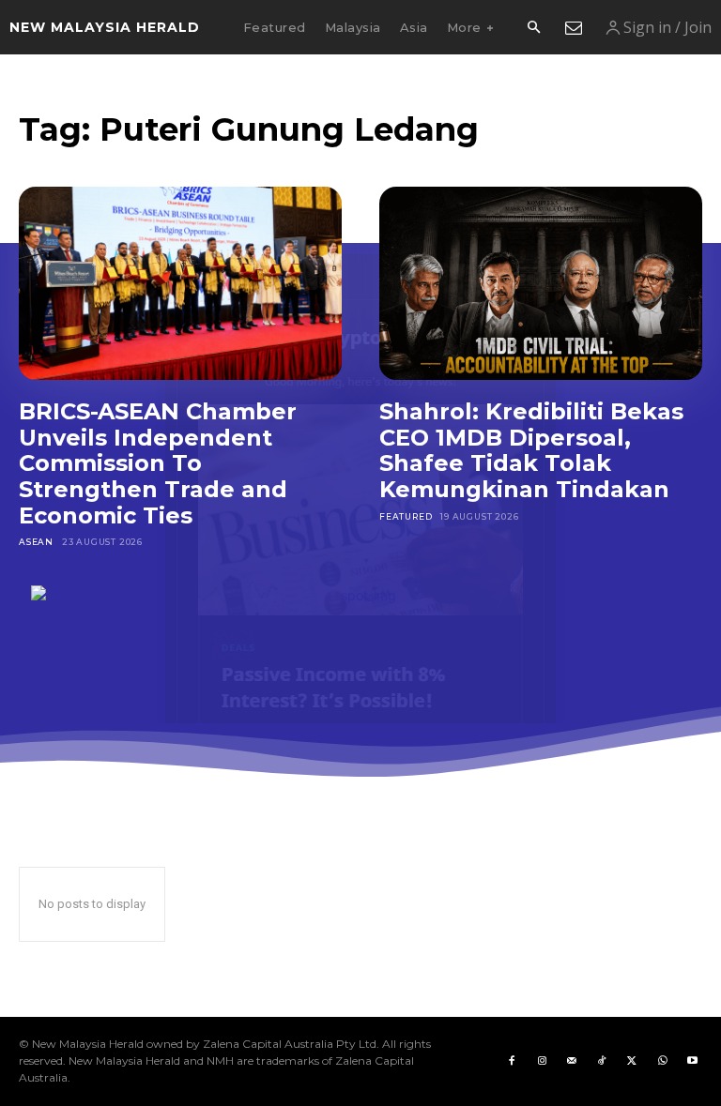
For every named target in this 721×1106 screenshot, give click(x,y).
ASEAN (36, 542)
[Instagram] (541, 1061)
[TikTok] (601, 1061)
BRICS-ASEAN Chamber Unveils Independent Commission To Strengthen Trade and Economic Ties (158, 463)
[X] (631, 1061)
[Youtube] (692, 1061)
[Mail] (571, 1061)
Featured (405, 516)
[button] (533, 28)
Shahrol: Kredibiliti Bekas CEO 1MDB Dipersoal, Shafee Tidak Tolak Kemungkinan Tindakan (531, 450)
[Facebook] (511, 1061)
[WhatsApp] (662, 1061)
